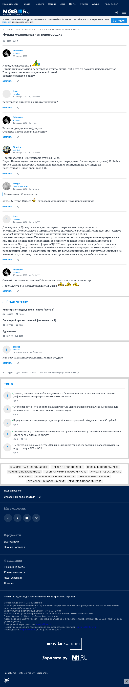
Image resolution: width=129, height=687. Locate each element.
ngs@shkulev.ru (44, 624)
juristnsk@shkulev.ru (86, 627)
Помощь (9, 583)
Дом (62, 4)
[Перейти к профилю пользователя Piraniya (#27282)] (7, 150)
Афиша (95, 4)
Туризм (84, 4)
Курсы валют (111, 4)
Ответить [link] (7, 81)
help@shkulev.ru (28, 629)
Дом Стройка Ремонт (26, 29)
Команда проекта (14, 572)
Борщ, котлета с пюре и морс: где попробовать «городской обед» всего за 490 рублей (64, 420)
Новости (39, 4)
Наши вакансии (13, 577)
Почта (72, 4)
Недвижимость (10, 4)
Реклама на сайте (14, 566)
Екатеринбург (12, 541)
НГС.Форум (8, 29)
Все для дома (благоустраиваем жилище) (59, 29)
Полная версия (13, 490)
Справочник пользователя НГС (22, 496)
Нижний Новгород (14, 547)
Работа (26, 4)
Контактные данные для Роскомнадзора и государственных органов (40, 596)
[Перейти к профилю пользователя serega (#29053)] (7, 186)
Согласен (119, 20)
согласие (6, 22)
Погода (52, 4)
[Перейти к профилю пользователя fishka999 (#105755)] (7, 53)
